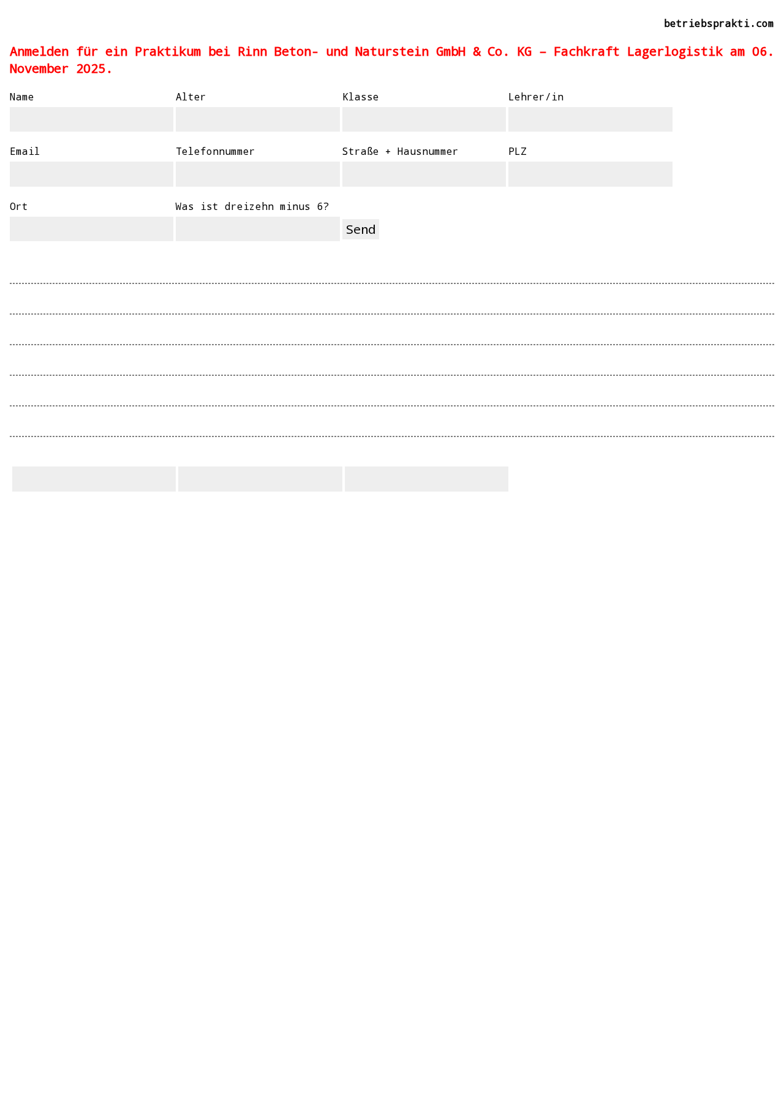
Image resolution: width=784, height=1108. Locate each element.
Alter (191, 96)
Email (25, 150)
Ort (19, 206)
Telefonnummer (215, 150)
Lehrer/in (536, 96)
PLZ (517, 150)
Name (22, 96)
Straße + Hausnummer (400, 150)
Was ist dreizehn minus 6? (252, 206)
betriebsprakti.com (719, 23)
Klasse (360, 96)
